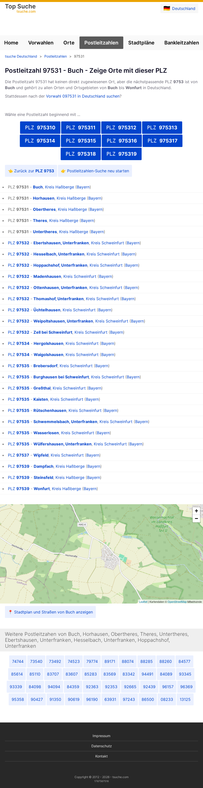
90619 (73, 699)
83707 (53, 674)
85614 (17, 674)
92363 (92, 686)
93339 (16, 686)
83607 (72, 674)
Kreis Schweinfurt (107, 242)
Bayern (83, 186)
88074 (128, 661)
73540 (36, 661)
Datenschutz (101, 746)
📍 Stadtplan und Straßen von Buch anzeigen (50, 611)
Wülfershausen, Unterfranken (62, 443)
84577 (184, 661)
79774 (92, 661)
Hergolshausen (48, 343)
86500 (148, 699)
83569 (109, 674)
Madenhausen (47, 276)
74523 (74, 661)
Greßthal (42, 388)
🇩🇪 (179, 8)
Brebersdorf (45, 365)
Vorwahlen (40, 43)
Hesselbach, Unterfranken (58, 253)
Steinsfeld (43, 477)
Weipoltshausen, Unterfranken (63, 321)
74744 (18, 661)
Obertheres (44, 209)
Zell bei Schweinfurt (52, 332)
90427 (37, 699)
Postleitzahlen (101, 43)
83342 (129, 674)
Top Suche (20, 8)
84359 (73, 686)
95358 (18, 699)
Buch (38, 186)
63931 (110, 699)
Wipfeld (41, 455)
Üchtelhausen (46, 309)
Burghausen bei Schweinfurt (61, 376)
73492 (55, 661)
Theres (40, 220)
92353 (111, 686)
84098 (35, 686)
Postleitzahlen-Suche (86, 170)
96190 (92, 699)
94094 (54, 686)
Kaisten (40, 399)
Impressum (101, 736)
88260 (165, 661)
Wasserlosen (46, 432)
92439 (149, 686)
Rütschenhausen (49, 410)
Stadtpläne (141, 43)
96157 (168, 686)
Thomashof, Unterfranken (58, 298)
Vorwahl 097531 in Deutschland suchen (83, 96)
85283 (90, 674)
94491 (147, 674)
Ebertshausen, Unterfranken (61, 242)
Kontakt (101, 756)
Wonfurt (42, 488)
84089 (166, 674)
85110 (34, 674)
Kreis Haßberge (59, 186)
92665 (130, 686)
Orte (69, 43)
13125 (185, 699)
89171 (109, 661)
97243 (129, 699)
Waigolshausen (48, 354)
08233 (167, 699)
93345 (185, 674)
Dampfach (43, 466)
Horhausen (43, 198)
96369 (186, 686)
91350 (55, 699)
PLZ (40, 128)
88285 (146, 661)
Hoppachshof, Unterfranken (60, 265)
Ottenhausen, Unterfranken (60, 287)
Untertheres (45, 231)
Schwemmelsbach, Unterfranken (65, 421)
